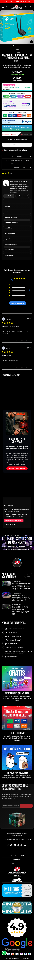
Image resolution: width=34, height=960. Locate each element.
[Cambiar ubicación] (7, 7)
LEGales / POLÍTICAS (16, 855)
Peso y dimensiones (10, 233)
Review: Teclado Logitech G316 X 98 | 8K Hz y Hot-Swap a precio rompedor (21, 586)
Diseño (6, 212)
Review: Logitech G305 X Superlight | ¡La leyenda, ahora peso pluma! (21, 597)
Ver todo (28, 575)
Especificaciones (9, 196)
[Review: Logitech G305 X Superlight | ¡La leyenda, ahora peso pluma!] (6, 595)
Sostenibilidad (8, 228)
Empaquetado (8, 239)
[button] (17, 87)
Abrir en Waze (10, 525)
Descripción (17, 156)
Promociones (17, 164)
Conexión (7, 206)
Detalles (19, 196)
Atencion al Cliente (16, 851)
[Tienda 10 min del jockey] (17, 757)
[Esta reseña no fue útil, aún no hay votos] (30, 340)
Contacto (16, 863)
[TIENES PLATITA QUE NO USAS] (17, 678)
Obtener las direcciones (13, 520)
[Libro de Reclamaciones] (17, 878)
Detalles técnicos (9, 249)
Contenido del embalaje (11, 244)
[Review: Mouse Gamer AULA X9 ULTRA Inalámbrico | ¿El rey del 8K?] (6, 606)
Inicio (16, 49)
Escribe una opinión (17, 303)
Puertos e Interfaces (10, 201)
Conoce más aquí (6, 89)
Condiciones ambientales (11, 222)
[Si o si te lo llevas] (17, 718)
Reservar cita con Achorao (17, 468)
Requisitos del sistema (11, 217)
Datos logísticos (9, 255)
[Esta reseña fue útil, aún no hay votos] (27, 340)
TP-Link (17, 52)
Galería (26, 196)
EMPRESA (16, 859)
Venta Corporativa (17, 167)
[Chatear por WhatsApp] (4, 953)
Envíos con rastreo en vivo (17, 160)
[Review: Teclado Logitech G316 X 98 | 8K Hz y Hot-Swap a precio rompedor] (6, 583)
